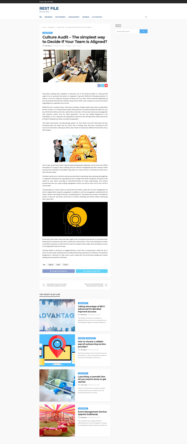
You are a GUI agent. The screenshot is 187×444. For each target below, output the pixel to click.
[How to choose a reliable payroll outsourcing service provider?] (57, 350)
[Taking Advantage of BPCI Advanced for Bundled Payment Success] (57, 315)
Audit (74, 46)
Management (73, 17)
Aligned (69, 46)
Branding (48, 17)
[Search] (146, 17)
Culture (79, 46)
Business (85, 17)
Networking (60, 17)
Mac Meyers (48, 46)
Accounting (97, 17)
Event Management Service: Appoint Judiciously (92, 413)
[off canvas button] (40, 17)
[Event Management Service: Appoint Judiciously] (57, 421)
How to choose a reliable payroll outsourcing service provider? (92, 344)
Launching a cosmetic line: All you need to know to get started (92, 379)
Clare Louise (84, 385)
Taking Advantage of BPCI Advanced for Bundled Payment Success (91, 309)
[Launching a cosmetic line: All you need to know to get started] (57, 385)
